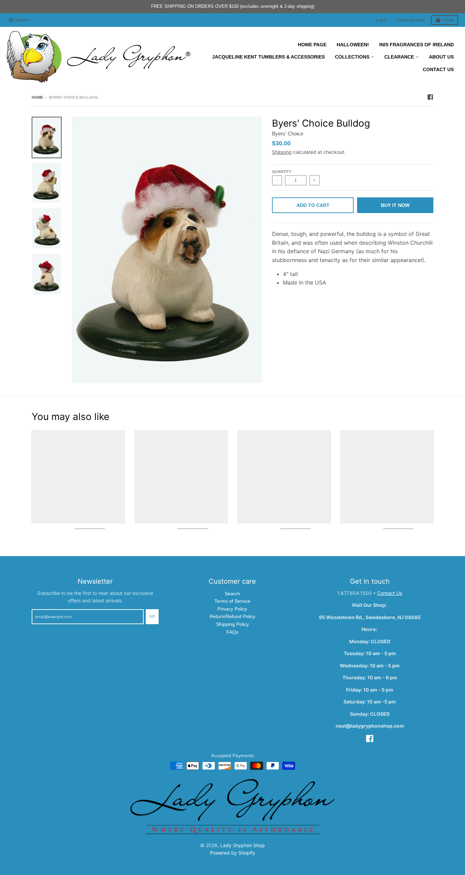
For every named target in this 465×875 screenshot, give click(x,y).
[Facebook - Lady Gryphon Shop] (430, 97)
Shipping (282, 152)
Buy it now (395, 205)
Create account (410, 20)
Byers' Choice (287, 133)
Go (152, 616)
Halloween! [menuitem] (353, 44)
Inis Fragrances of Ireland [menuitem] (416, 44)
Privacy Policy (232, 609)
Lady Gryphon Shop (242, 845)
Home (37, 97)
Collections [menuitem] (352, 57)
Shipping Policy (232, 624)
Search (232, 593)
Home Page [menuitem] (312, 44)
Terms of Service (232, 601)
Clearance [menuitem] (399, 57)
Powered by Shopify (232, 853)
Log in (381, 20)
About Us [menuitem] (441, 57)
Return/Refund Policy (232, 616)
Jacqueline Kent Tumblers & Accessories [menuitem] (268, 57)
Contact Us (389, 593)
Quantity (281, 171)
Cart (447, 20)
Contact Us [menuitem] (438, 69)
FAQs (232, 632)
